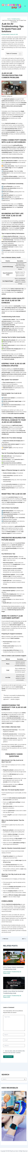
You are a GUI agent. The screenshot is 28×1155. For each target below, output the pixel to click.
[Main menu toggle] (25, 6)
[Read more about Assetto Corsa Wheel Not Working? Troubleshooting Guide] (14, 983)
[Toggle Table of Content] (19, 54)
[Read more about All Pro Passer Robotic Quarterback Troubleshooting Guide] (14, 957)
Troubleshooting (15, 971)
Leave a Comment (7, 971)
